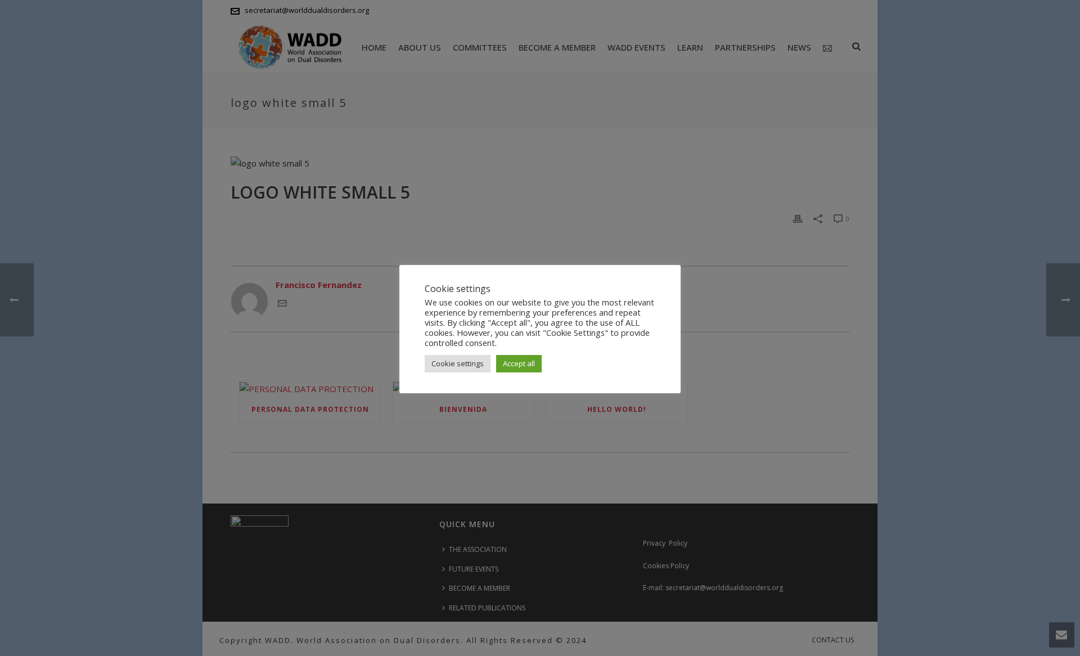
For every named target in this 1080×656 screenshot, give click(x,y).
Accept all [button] (519, 363)
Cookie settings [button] (457, 363)
